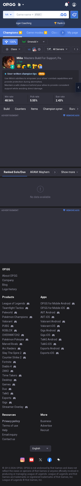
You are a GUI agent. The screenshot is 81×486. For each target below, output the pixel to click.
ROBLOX (7, 330)
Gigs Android (48, 330)
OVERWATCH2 (11, 334)
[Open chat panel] (78, 87)
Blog (5, 284)
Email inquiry (9, 434)
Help (5, 430)
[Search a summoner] (63, 14)
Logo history (9, 289)
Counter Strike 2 (11, 357)
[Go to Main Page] (9, 4)
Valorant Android (50, 321)
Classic (58, 32)
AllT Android (47, 312)
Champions (12, 32)
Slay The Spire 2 (11, 352)
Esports (6, 397)
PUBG (5, 325)
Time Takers (9, 375)
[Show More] (21, 4)
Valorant (7, 321)
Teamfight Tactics (13, 307)
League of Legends (13, 303)
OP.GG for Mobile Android (55, 303)
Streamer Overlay (12, 406)
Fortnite (6, 361)
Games (6, 384)
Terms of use (10, 425)
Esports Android (50, 348)
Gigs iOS (45, 334)
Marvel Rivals (10, 343)
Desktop (7, 379)
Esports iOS (47, 352)
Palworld (7, 312)
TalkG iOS (46, 343)
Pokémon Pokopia (13, 339)
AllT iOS (45, 316)
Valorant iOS (47, 325)
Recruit (44, 430)
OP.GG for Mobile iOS (52, 307)
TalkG (5, 393)
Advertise (46, 425)
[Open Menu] (74, 4)
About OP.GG (9, 275)
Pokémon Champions (15, 316)
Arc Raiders (9, 348)
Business (45, 421)
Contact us (8, 439)
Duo (4, 388)
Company (8, 280)
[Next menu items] (62, 32)
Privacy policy (11, 421)
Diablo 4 (7, 366)
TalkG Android (48, 339)
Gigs (4, 402)
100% (12, 41)
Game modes (36, 32)
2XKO (5, 370)
